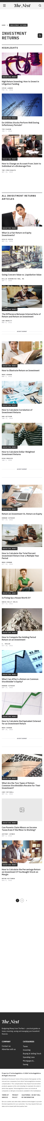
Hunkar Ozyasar (8, 518)
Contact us (6, 1046)
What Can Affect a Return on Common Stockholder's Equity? (20, 680)
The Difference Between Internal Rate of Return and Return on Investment (21, 315)
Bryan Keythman (8, 878)
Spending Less (29, 1057)
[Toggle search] (40, 5)
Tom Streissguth (9, 170)
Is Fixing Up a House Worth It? (16, 598)
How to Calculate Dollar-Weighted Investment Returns (18, 453)
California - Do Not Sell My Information (31, 1096)
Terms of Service (5, 1096)
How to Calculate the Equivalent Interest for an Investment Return (21, 722)
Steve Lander (7, 88)
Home (4, 25)
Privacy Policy (15, 1096)
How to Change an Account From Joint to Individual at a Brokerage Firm (21, 164)
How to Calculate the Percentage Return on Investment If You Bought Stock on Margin (21, 872)
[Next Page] (26, 900)
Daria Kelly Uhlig (9, 602)
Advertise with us (9, 1049)
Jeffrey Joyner (8, 834)
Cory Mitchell (8, 792)
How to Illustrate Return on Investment (20, 370)
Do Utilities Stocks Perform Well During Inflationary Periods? (20, 123)
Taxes (25, 1046)
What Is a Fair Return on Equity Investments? (16, 234)
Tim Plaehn (6, 129)
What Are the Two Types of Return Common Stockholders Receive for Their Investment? (21, 785)
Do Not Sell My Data (34, 1106)
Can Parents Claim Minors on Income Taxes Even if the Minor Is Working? (19, 828)
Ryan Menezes (7, 458)
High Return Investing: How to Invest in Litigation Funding (20, 82)
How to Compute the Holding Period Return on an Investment (19, 638)
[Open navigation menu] (4, 5)
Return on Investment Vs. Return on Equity (22, 514)
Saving (25, 1064)
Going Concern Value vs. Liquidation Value (21, 275)
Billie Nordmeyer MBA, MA (13, 279)
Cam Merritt (7, 321)
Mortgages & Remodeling (28, 1061)
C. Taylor (6, 644)
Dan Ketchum (7, 416)
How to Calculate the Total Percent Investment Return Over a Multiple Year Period (20, 556)
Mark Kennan (7, 374)
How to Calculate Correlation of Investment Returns (17, 411)
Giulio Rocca (7, 239)
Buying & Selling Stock (32, 1053)
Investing (26, 1050)
